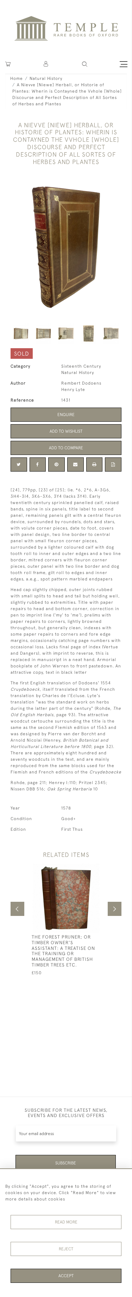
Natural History (46, 78)
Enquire (66, 414)
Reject (66, 1248)
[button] (46, 64)
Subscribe (65, 1163)
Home (16, 78)
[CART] (8, 64)
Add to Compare (66, 447)
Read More (66, 1222)
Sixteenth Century (81, 366)
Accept (66, 1275)
